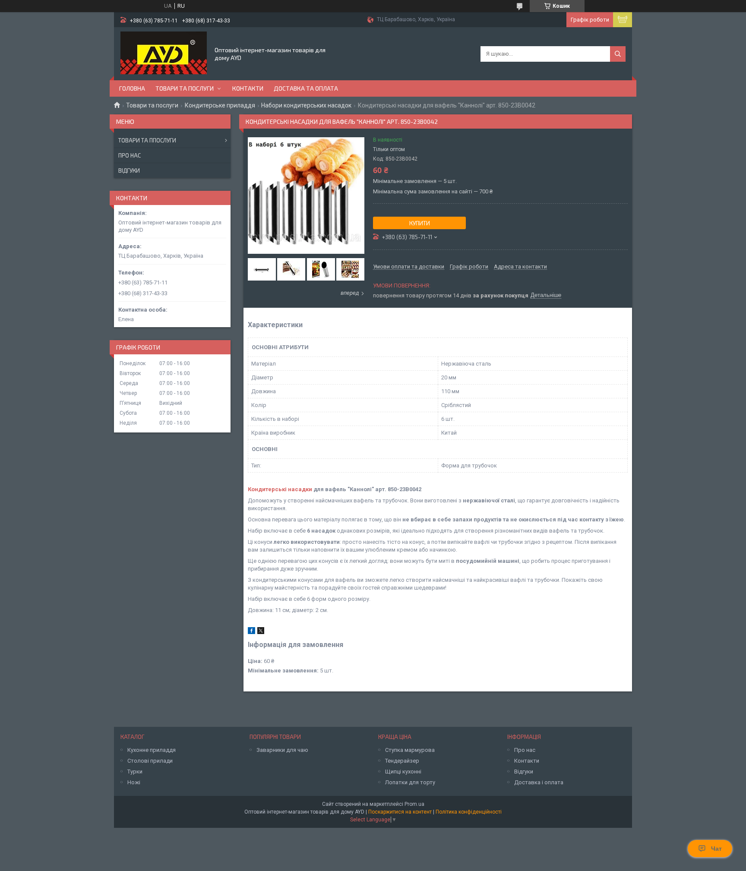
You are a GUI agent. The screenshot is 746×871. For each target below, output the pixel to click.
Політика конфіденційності (469, 812)
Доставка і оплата (538, 782)
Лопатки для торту (410, 782)
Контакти (247, 88)
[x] (260, 632)
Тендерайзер (402, 760)
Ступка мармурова (410, 750)
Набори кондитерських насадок (306, 105)
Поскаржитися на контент (400, 812)
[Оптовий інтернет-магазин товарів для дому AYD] (163, 53)
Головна (132, 88)
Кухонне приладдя (151, 750)
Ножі (133, 782)
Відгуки (129, 170)
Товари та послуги (184, 88)
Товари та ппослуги (147, 140)
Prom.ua (414, 804)
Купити (419, 223)
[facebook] (251, 632)
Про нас (129, 155)
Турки (134, 771)
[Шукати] (618, 54)
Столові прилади (150, 760)
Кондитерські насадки (280, 489)
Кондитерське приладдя (220, 105)
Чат (716, 848)
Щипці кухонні (403, 771)
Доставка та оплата (306, 88)
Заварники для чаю (282, 750)
